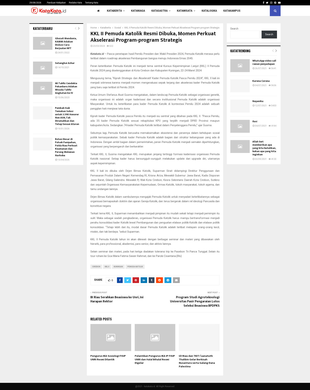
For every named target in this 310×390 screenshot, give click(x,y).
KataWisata (184, 10)
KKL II (107, 267)
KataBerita (114, 10)
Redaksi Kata (75, 2)
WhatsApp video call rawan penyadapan (264, 62)
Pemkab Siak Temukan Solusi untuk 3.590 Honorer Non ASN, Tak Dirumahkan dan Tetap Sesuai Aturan (67, 116)
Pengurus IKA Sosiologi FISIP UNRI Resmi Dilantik (108, 358)
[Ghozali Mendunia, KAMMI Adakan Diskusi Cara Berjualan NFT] (42, 43)
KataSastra (159, 10)
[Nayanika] (240, 106)
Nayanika (257, 101)
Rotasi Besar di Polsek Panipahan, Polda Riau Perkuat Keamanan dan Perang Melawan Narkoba (66, 147)
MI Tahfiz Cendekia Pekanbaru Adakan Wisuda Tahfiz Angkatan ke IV (66, 88)
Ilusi (254, 121)
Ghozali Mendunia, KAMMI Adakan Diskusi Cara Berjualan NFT (65, 43)
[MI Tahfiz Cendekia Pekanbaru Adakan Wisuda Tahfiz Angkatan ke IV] (42, 88)
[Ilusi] (240, 126)
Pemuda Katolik (135, 267)
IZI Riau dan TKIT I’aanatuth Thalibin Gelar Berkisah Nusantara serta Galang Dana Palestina (197, 361)
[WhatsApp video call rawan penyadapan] (240, 65)
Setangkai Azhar (65, 63)
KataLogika (209, 10)
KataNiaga (138, 10)
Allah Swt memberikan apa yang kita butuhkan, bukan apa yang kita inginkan (264, 148)
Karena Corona (261, 81)
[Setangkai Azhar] (42, 68)
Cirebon (96, 267)
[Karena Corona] (240, 85)
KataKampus (231, 10)
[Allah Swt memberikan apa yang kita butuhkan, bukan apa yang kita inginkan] (240, 146)
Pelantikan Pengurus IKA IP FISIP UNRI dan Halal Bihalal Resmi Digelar (155, 359)
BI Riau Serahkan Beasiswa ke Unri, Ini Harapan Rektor (117, 299)
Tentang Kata (91, 2)
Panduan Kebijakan (56, 2)
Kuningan (118, 267)
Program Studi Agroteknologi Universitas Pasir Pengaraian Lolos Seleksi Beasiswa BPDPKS (195, 302)
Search (234, 28)
